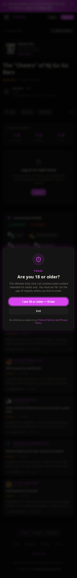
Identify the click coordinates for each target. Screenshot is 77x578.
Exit (38, 310)
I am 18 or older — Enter (38, 301)
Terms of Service (46, 320)
